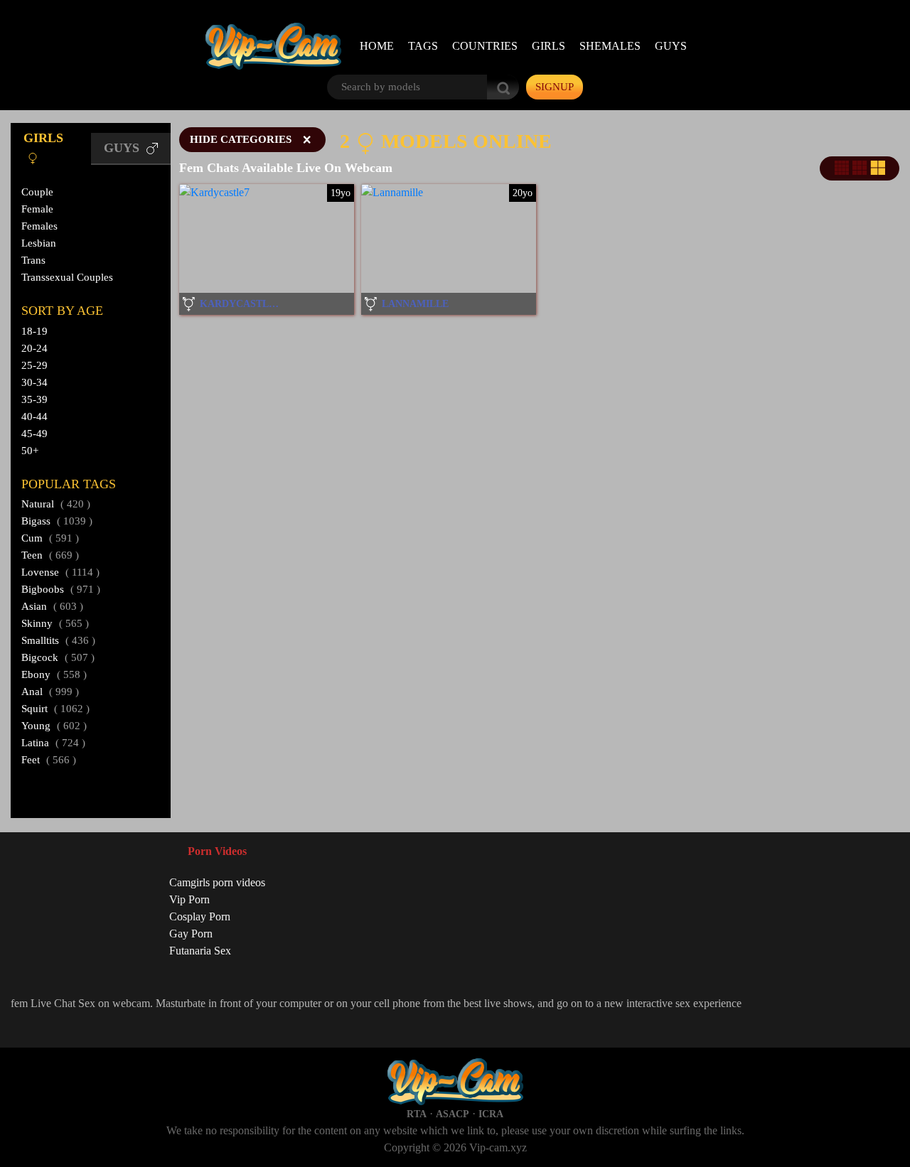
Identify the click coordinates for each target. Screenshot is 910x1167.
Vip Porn (189, 899)
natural (55, 504)
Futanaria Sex (200, 951)
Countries (485, 46)
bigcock (58, 657)
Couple (37, 192)
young (54, 725)
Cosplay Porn (199, 916)
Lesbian (38, 243)
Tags (423, 46)
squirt (55, 708)
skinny (55, 623)
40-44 (34, 416)
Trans (33, 260)
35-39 (34, 399)
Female (37, 209)
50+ (29, 450)
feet (48, 759)
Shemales (610, 46)
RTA (417, 1114)
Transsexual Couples (67, 277)
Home (377, 46)
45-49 (34, 433)
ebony (54, 674)
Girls (548, 46)
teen (50, 555)
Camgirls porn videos (217, 882)
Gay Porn (191, 933)
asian (52, 606)
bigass (56, 521)
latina (53, 742)
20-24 (34, 348)
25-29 (34, 365)
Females (39, 226)
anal (50, 691)
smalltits (58, 640)
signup (554, 86)
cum (50, 538)
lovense (60, 572)
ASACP (452, 1114)
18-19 (34, 331)
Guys (671, 46)
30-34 (34, 382)
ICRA (490, 1114)
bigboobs (60, 589)
